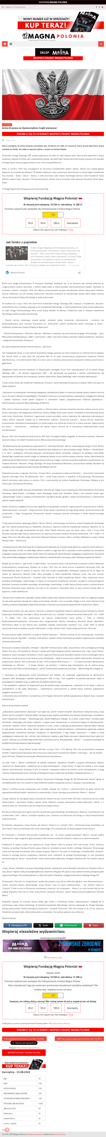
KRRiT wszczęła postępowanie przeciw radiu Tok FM (78, 1038)
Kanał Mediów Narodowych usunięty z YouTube (25, 1038)
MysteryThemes (59, 1134)
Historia (7, 124)
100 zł (56, 223)
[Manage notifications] (7, 1130)
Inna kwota (72, 223)
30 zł (30, 223)
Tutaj (70, 230)
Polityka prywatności (35, 1134)
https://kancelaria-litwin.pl (59, 1023)
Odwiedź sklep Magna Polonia (53, 52)
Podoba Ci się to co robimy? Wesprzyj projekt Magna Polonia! (53, 134)
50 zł (43, 223)
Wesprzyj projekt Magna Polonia (53, 58)
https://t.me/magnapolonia (28, 1047)
